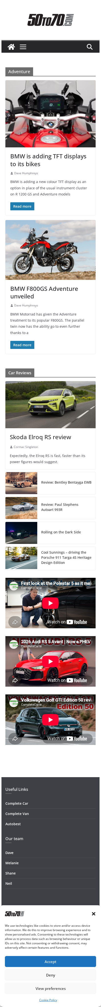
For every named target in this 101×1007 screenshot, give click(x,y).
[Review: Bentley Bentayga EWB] (21, 483)
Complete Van (17, 813)
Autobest (13, 824)
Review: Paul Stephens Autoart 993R (59, 507)
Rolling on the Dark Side (61, 532)
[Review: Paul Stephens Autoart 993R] (21, 508)
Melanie (12, 863)
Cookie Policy (48, 1000)
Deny (50, 975)
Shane (10, 873)
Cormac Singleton (26, 447)
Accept (50, 961)
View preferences (51, 988)
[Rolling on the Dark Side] (21, 533)
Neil (8, 883)
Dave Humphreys (26, 173)
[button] (93, 913)
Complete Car (16, 803)
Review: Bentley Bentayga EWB (66, 482)
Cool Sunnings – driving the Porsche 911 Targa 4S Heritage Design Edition (66, 557)
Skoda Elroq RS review (40, 437)
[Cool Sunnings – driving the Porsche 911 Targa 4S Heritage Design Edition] (21, 558)
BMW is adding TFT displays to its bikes (48, 160)
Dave (9, 852)
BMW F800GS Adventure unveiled (44, 292)
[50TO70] (11, 47)
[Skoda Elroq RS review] (50, 404)
